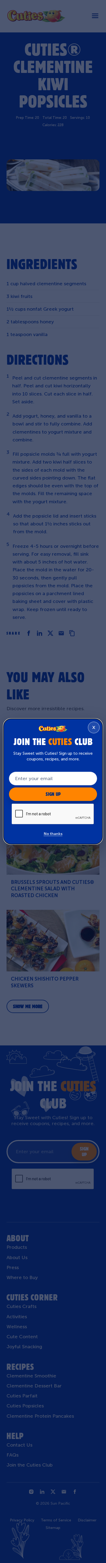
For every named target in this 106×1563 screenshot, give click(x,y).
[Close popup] (94, 727)
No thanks (53, 833)
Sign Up (53, 794)
